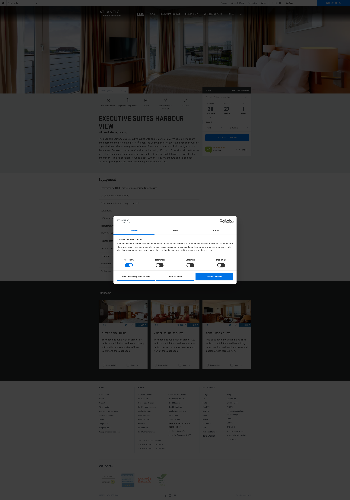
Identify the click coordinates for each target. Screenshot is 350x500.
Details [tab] (175, 230)
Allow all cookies (214, 276)
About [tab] (216, 230)
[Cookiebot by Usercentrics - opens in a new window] (222, 221)
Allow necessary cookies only (136, 276)
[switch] (160, 265)
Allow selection (175, 276)
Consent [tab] (134, 230)
